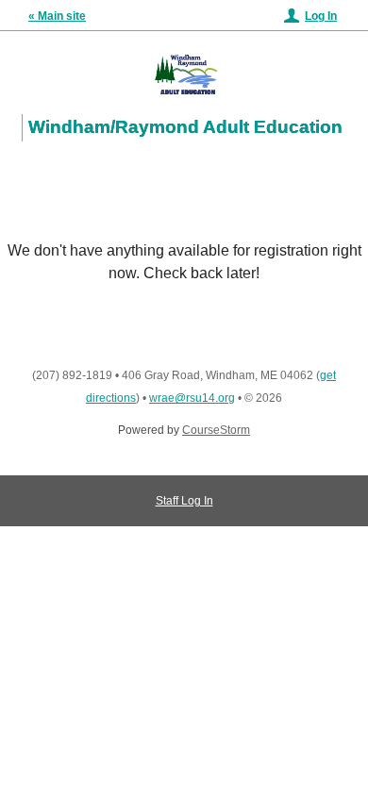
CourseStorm (216, 430)
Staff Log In (184, 500)
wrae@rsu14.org (192, 398)
